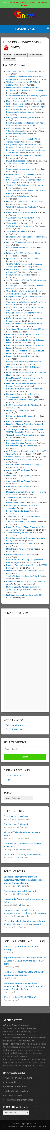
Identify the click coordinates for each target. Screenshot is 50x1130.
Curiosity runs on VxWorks (16, 816)
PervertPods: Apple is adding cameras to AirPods (23, 900)
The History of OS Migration (17, 824)
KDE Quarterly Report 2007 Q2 (19, 446)
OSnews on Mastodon (16, 1086)
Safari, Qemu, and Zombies (18, 275)
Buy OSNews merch (15, 729)
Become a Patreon (15, 725)
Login (8, 779)
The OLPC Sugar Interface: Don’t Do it (22, 576)
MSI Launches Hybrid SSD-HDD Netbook (23, 367)
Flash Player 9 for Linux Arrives (19, 543)
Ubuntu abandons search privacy (20, 169)
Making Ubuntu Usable (16, 503)
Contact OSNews (13, 1095)
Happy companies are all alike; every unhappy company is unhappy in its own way (25, 911)
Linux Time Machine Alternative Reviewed (24, 424)
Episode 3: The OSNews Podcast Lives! (23, 253)
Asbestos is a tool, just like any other (21, 891)
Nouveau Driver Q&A (15, 457)
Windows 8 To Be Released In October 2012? (26, 185)
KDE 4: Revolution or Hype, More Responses (25, 465)
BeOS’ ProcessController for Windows (22, 405)
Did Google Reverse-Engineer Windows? (24, 389)
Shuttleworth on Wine (16, 231)
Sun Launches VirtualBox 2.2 (18, 248)
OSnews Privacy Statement (16, 1025)
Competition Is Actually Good (19, 459)
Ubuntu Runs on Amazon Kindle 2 (20, 212)
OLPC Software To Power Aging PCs (22, 226)
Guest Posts (20, 54)
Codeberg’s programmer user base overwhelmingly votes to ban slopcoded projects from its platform (23, 880)
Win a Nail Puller (13, 223)
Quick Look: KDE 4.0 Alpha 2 (18, 470)
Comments (9, 59)
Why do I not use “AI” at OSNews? (20, 997)
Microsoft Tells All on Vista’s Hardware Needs (22, 834)
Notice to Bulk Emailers (16, 1091)
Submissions (35, 54)
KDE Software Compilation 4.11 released (24, 155)
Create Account (13, 775)
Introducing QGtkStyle (16, 410)
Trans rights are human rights (19, 1100)
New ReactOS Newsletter (17, 486)
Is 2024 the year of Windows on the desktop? (21, 948)
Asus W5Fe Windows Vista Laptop (21, 522)
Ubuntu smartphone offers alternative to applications (23, 845)
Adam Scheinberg (37, 1037)
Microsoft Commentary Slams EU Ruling (23, 854)
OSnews (16, 1124)
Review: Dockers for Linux (17, 511)
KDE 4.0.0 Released (14, 421)
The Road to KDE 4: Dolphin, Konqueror (23, 516)
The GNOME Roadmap (16, 497)
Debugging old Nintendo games (20, 112)
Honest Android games (16, 134)
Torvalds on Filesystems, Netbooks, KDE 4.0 (25, 329)
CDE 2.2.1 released (14, 128)
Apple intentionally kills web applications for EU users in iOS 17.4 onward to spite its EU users (25, 960)
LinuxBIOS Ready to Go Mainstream (21, 571)
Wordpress (28, 1041)
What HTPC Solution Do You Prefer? (22, 207)
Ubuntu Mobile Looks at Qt (18, 356)
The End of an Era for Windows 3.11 (21, 400)
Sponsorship (11, 1082)
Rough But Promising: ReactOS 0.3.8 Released (26, 297)
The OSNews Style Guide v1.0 (19, 533)
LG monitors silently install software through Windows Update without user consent (25, 923)
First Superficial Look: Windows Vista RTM (24, 595)
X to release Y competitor (17, 164)
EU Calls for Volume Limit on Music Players (24, 202)
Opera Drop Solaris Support (18, 196)
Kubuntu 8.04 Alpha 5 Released (19, 416)
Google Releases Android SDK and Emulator (25, 435)
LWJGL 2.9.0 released (15, 161)
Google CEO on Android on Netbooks (22, 242)
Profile (7, 54)
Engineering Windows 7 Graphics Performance (26, 237)
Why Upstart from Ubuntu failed (20, 71)
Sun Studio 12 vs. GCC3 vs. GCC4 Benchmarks (26, 280)
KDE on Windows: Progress (18, 554)
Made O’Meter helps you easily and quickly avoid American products (24, 973)
